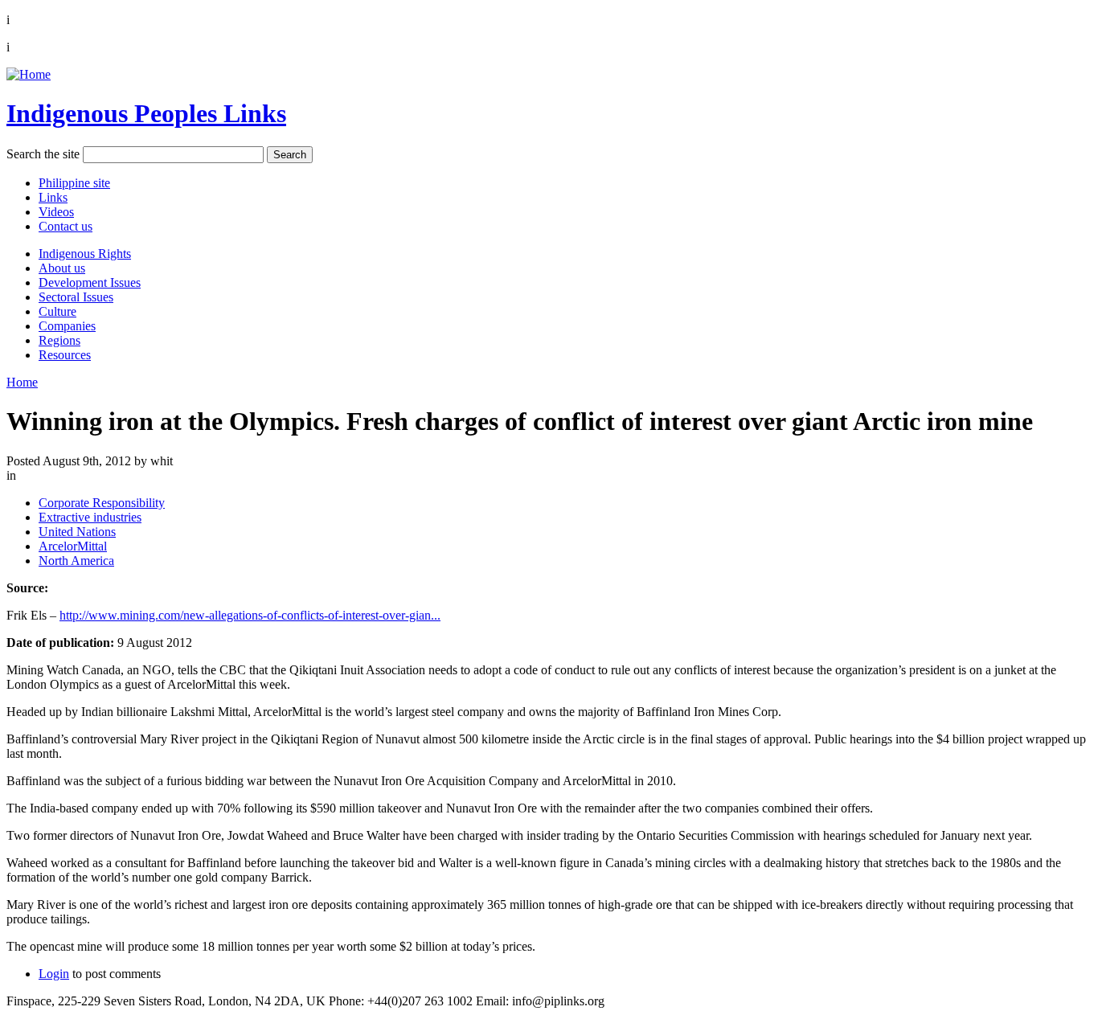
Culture (57, 311)
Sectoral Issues (76, 297)
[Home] (28, 74)
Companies (67, 326)
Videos (56, 212)
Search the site (43, 154)
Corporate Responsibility (102, 503)
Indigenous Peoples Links (146, 113)
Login (54, 973)
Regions (59, 340)
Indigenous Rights (85, 253)
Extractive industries (90, 517)
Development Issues (90, 282)
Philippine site (74, 183)
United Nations (77, 531)
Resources (65, 355)
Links (53, 197)
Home (22, 382)
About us (62, 268)
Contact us (65, 226)
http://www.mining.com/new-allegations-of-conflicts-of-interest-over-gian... (249, 615)
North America (76, 560)
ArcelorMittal (73, 546)
